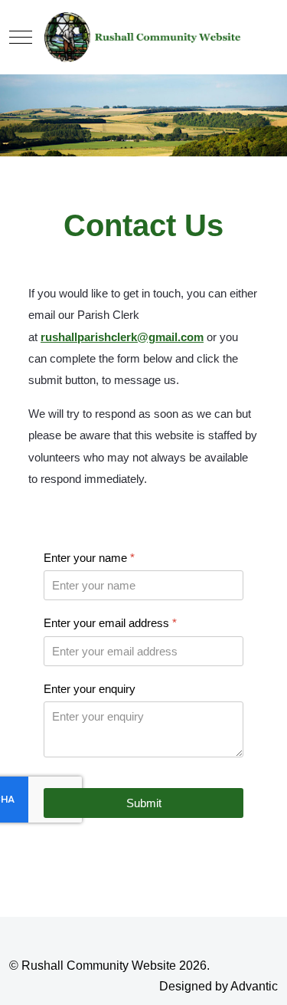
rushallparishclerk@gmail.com (122, 337)
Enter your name (89, 557)
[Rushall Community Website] (143, 37)
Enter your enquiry (89, 688)
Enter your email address (110, 622)
